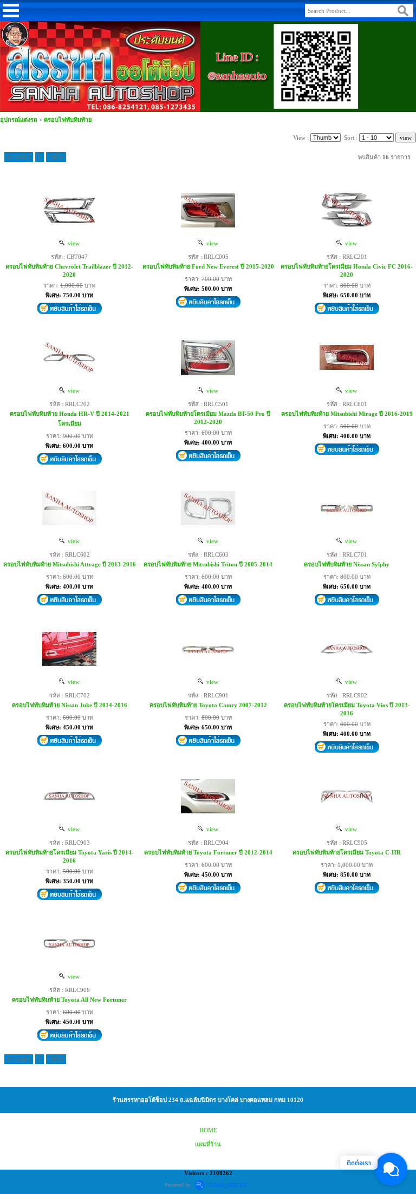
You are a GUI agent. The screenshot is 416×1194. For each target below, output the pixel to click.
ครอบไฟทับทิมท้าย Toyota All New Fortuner (69, 999)
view (72, 243)
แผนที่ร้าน (208, 1144)
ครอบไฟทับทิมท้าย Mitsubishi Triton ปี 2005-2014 (208, 564)
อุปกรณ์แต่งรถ (18, 119)
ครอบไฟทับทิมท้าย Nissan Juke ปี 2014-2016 (69, 705)
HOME (208, 1130)
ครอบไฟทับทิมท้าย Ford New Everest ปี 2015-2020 (208, 266)
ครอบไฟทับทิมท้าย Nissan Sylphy (346, 564)
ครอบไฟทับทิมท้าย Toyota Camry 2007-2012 (208, 705)
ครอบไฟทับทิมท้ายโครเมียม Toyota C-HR (346, 852)
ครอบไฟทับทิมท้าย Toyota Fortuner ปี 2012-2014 (208, 852)
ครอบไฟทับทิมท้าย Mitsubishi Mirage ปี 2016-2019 (347, 413)
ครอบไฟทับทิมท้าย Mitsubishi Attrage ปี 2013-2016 (69, 564)
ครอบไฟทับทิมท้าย (68, 119)
